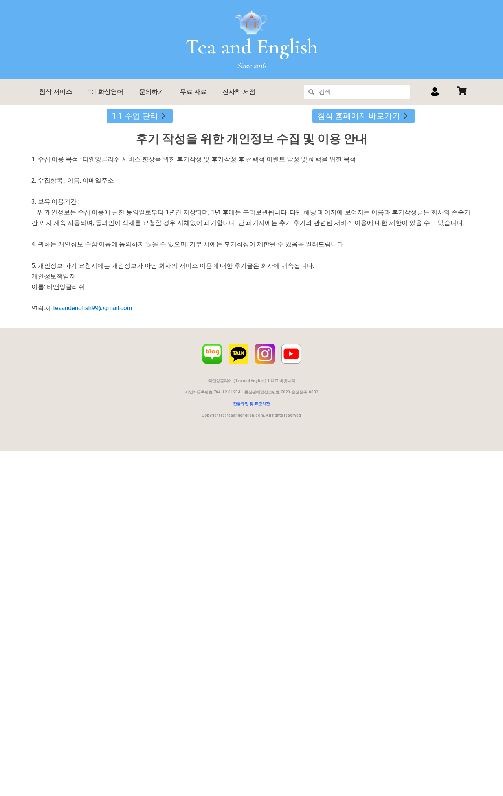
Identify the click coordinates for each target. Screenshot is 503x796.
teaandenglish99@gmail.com (92, 308)
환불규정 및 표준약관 (251, 403)
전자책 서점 (238, 91)
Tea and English (251, 46)
